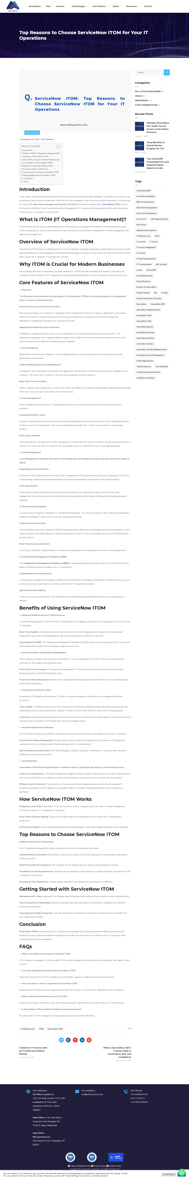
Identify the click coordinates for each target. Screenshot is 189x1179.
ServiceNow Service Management (150, 355)
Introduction (28, 150)
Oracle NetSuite (143, 281)
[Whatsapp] (181, 1172)
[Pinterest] (75, 1040)
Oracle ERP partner (145, 276)
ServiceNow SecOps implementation (152, 349)
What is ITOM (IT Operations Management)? (41, 153)
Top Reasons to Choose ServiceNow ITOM (41, 172)
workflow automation (146, 378)
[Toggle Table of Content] (57, 146)
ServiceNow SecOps (145, 344)
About (116, 6)
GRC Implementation (159, 219)
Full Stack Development (147, 213)
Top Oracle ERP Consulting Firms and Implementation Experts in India (158, 163)
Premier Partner (143, 293)
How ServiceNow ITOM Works (35, 169)
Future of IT (141, 219)
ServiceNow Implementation (148, 310)
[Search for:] (152, 72)
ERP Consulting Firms (145, 202)
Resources (131, 6)
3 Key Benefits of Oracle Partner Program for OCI (156, 145)
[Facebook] (68, 1040)
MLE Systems (47, 139)
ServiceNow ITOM (111, 204)
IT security (141, 241)
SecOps (164, 293)
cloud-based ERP (144, 190)
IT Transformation (144, 264)
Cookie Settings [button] (169, 1174)
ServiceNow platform (145, 338)
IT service (154, 241)
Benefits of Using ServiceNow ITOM (38, 166)
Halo (48, 6)
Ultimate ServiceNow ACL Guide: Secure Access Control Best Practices (158, 127)
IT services (141, 253)
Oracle (139, 96)
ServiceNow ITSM (144, 321)
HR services (141, 224)
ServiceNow (35, 6)
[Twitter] (61, 1040)
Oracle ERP (151, 270)
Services (60, 6)
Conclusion (28, 178)
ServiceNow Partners (145, 332)
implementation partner (146, 230)
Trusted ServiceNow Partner (149, 372)
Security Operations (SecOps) (149, 298)
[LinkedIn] (82, 1040)
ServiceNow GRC (158, 304)
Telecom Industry (144, 366)
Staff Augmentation (146, 105)
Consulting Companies (146, 196)
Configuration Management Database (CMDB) (46, 563)
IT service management (146, 247)
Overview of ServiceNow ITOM (35, 156)
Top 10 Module (161, 366)
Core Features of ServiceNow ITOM (37, 162)
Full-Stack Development (148, 91)
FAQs (26, 181)
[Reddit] (89, 1040)
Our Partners (99, 6)
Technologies (78, 6)
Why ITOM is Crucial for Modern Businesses (41, 159)
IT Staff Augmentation (146, 259)
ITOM (41, 1029)
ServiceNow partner (145, 327)
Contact (148, 6)
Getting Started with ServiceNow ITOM (39, 175)
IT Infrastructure (28, 1029)
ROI (155, 293)
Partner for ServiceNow (146, 287)
